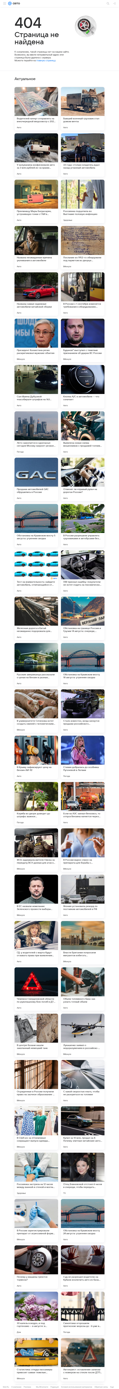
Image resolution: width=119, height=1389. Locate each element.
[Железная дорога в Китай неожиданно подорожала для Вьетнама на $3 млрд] (36, 618)
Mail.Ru (6, 1387)
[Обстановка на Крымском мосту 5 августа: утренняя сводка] (36, 525)
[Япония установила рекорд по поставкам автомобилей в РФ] (82, 896)
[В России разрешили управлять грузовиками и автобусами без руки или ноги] (82, 525)
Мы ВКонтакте (42, 1387)
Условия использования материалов (76, 1387)
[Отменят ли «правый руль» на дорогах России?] (82, 479)
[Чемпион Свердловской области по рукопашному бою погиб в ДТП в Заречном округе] (36, 989)
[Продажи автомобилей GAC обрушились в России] (36, 479)
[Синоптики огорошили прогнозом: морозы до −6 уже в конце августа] (82, 1313)
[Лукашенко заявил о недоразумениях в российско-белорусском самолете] (82, 1035)
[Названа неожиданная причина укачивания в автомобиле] (36, 247)
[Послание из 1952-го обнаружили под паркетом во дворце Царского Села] (82, 247)
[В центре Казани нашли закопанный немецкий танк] (36, 1035)
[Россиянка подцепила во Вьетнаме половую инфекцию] (82, 201)
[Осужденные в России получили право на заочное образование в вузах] (36, 1081)
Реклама (27, 1387)
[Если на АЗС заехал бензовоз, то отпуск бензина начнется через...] (82, 803)
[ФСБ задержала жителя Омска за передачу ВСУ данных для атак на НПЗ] (36, 850)
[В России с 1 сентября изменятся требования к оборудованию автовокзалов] (82, 294)
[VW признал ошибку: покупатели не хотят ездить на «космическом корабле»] (82, 572)
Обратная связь (101, 1387)
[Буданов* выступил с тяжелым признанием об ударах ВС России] (82, 340)
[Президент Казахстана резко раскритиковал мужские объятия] (36, 340)
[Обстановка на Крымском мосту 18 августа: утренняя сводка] (82, 664)
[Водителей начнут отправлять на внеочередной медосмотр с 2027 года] (36, 108)
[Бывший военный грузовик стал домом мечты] (82, 108)
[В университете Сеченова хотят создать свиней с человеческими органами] (36, 711)
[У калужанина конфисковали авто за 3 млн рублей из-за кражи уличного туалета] (36, 155)
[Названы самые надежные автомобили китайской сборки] (36, 294)
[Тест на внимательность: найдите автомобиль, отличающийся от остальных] (36, 572)
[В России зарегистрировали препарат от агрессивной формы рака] (36, 1220)
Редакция (55, 1387)
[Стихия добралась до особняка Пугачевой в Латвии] (82, 757)
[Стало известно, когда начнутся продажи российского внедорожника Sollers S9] (82, 711)
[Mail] (10, 3)
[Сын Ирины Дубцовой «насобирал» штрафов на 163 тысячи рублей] (36, 386)
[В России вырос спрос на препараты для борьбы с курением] (82, 850)
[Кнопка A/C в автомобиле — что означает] (82, 386)
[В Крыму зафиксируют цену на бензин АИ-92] (36, 757)
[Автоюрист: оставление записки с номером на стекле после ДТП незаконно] (82, 1359)
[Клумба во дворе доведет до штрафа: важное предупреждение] (36, 803)
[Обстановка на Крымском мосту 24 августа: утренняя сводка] (82, 1220)
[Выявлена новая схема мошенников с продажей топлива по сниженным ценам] (82, 433)
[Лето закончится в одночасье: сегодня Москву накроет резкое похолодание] (36, 433)
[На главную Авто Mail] (16, 3)
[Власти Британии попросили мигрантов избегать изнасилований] (82, 942)
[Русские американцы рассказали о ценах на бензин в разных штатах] (36, 664)
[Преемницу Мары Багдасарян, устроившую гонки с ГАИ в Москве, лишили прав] (36, 201)
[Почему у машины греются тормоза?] (36, 1267)
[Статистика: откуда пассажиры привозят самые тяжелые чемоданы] (36, 1359)
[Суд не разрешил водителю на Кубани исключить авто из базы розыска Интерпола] (82, 1267)
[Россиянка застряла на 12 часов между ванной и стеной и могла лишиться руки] (36, 1174)
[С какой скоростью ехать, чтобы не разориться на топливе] (82, 1081)
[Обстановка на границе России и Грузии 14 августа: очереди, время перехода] (82, 618)
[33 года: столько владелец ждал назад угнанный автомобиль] (82, 155)
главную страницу (45, 60)
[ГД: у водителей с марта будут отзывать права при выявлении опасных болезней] (36, 942)
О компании (16, 1387)
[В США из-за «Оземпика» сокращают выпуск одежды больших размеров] (36, 1128)
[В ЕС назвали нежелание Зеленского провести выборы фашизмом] (36, 896)
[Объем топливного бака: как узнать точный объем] (82, 989)
